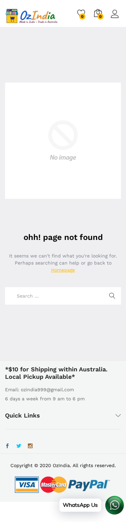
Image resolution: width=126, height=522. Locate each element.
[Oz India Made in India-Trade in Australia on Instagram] (30, 446)
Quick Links (22, 415)
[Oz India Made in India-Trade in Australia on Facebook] (7, 446)
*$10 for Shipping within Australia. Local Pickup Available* (56, 373)
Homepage (63, 270)
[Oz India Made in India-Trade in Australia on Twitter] (18, 446)
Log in (116, 18)
